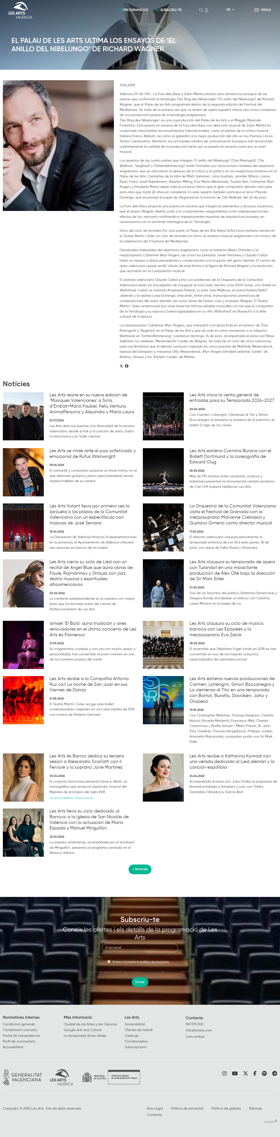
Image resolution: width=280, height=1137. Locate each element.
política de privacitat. (155, 962)
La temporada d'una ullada (85, 1036)
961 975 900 (195, 1024)
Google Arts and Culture (83, 1030)
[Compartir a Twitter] (121, 366)
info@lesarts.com (199, 1030)
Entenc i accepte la (141, 962)
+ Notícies (140, 869)
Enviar (140, 982)
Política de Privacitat (150, 971)
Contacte (194, 1018)
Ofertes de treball (139, 1030)
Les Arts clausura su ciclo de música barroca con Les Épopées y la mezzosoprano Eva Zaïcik (226, 629)
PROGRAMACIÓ (135, 10)
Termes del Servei (173, 971)
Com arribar (195, 1036)
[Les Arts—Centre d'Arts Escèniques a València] (50, 10)
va (228, 9)
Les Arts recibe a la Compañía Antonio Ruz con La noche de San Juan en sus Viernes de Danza (89, 684)
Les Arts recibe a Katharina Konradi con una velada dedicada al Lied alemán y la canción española (232, 762)
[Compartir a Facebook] (126, 366)
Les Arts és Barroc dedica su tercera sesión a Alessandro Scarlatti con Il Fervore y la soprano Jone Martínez (87, 762)
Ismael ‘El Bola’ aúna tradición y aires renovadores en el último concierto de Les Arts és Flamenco (93, 629)
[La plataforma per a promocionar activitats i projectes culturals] (271, 1121)
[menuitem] (33, 1032)
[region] (58, 145)
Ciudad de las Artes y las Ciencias (90, 1024)
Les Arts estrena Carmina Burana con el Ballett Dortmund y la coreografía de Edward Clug (230, 456)
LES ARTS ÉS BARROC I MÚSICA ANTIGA (71, 798)
